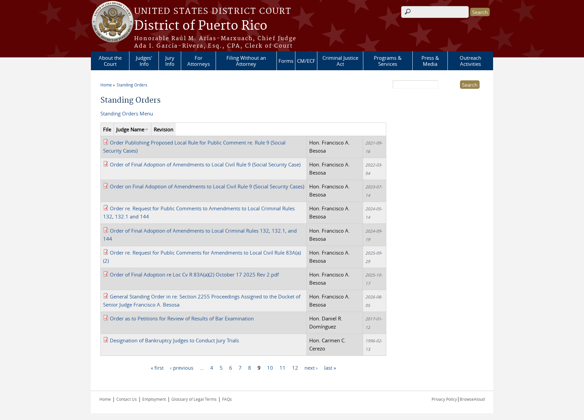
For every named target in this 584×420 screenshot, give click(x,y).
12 (295, 367)
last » (330, 367)
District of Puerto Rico (200, 26)
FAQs (227, 399)
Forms (285, 60)
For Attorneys (198, 60)
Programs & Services (388, 60)
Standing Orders (132, 84)
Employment (154, 399)
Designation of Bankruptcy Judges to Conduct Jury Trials (174, 340)
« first (157, 367)
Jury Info (169, 60)
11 (282, 367)
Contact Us (126, 399)
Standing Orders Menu (126, 113)
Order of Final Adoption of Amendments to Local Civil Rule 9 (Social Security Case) (205, 164)
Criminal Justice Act (340, 60)
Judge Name (130, 129)
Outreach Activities (470, 60)
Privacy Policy (444, 399)
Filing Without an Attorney (246, 60)
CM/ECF (306, 60)
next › (311, 367)
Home (106, 84)
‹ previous (181, 367)
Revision (163, 129)
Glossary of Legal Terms (194, 399)
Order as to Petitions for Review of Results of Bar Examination (182, 318)
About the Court (110, 60)
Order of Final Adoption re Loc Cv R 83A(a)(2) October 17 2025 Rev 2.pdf (194, 274)
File (107, 129)
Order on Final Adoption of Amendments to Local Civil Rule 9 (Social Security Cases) (207, 186)
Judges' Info (144, 60)
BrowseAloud (472, 399)
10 (270, 367)
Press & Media (430, 60)
